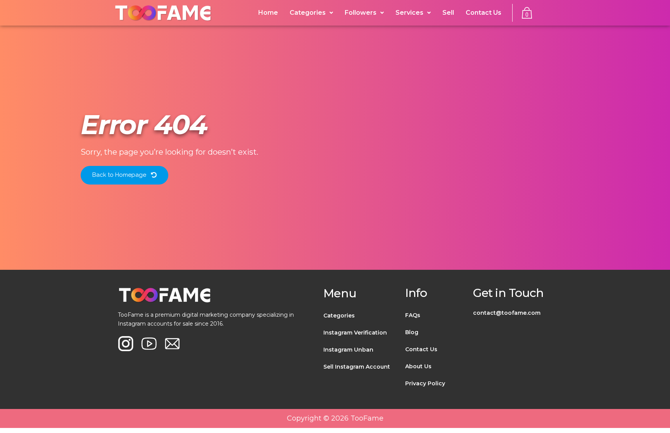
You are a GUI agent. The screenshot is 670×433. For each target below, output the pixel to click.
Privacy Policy (425, 383)
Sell (448, 12)
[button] (124, 175)
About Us (418, 366)
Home (268, 12)
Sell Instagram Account (356, 366)
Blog (411, 332)
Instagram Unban (348, 349)
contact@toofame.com (506, 312)
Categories (339, 315)
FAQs (412, 315)
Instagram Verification (355, 332)
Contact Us (483, 12)
